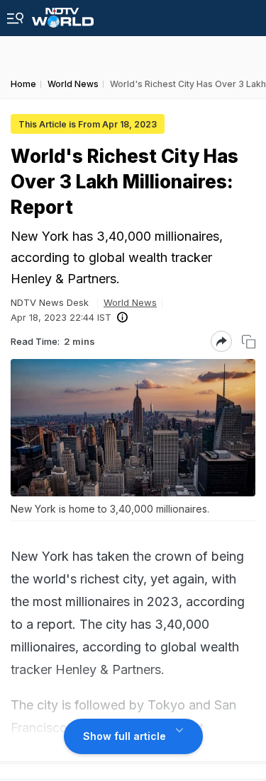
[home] (63, 14)
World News (130, 302)
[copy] (248, 341)
